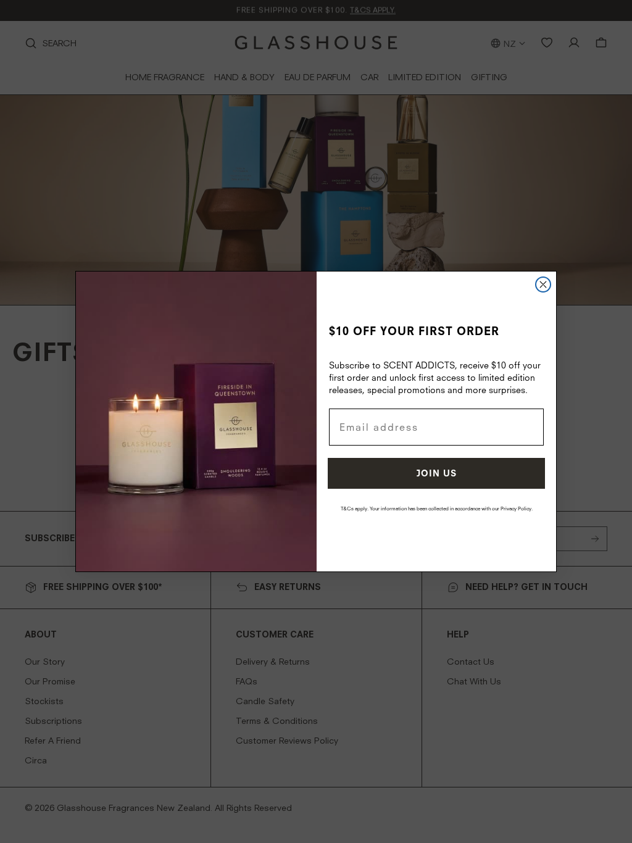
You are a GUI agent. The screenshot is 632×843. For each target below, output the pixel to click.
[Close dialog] (543, 284)
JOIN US (437, 473)
